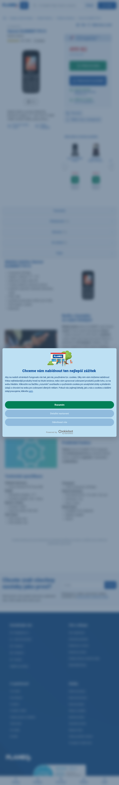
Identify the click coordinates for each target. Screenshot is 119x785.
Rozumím (59, 404)
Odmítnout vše (59, 422)
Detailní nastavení (59, 413)
